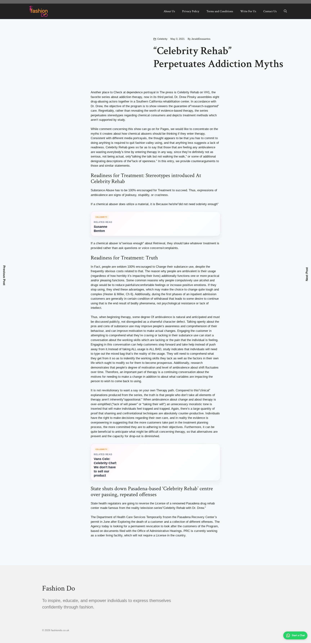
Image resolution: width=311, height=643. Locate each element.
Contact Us (270, 11)
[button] (285, 11)
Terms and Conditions (219, 11)
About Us (169, 11)
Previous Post (4, 275)
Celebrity (162, 38)
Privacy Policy (190, 11)
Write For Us (248, 11)
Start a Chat (298, 635)
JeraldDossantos (200, 38)
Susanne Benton (100, 229)
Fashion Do (58, 588)
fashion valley (145, 143)
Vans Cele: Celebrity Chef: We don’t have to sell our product (105, 467)
